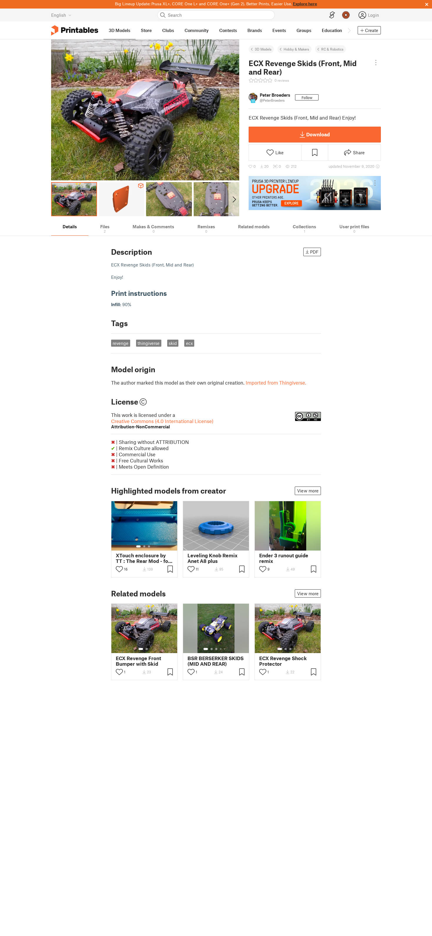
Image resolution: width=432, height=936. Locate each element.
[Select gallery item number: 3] (149, 546)
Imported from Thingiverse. (276, 382)
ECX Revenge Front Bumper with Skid (138, 661)
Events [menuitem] (279, 30)
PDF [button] (314, 251)
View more (308, 490)
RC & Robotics (332, 49)
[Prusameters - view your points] (346, 15)
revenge (120, 343)
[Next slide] (233, 199)
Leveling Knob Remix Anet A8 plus (212, 558)
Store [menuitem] (146, 30)
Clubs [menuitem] (168, 30)
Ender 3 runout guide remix (283, 558)
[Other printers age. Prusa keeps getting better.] (315, 193)
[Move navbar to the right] (349, 30)
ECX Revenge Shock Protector (283, 661)
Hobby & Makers (296, 49)
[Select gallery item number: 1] (138, 546)
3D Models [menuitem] (119, 30)
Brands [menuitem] (254, 30)
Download (318, 134)
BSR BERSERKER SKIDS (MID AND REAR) (215, 661)
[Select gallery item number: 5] (225, 649)
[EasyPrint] (332, 15)
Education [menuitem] (332, 30)
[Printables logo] (74, 30)
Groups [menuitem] (304, 30)
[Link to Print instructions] (171, 293)
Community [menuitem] (197, 30)
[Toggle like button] (119, 569)
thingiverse (149, 343)
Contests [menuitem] (228, 30)
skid (173, 343)
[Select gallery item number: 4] (221, 649)
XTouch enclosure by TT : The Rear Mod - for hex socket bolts (143, 558)
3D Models (263, 49)
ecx (189, 343)
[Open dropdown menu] (376, 62)
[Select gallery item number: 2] (144, 546)
